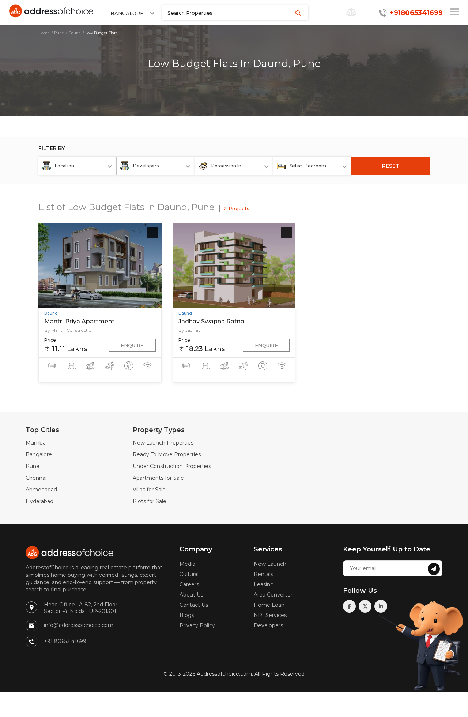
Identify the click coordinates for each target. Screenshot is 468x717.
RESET (390, 166)
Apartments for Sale (158, 478)
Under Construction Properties (172, 466)
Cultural (189, 574)
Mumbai (36, 442)
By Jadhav (189, 330)
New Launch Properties (163, 442)
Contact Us (194, 605)
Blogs (187, 615)
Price (50, 340)
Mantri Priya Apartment (79, 321)
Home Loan (269, 605)
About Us (191, 594)
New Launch (270, 564)
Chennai (36, 478)
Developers (268, 625)
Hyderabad (39, 501)
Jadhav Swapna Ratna (211, 321)
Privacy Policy (197, 625)
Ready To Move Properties (167, 454)
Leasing (264, 584)
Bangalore (39, 454)
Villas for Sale (149, 489)
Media (187, 564)
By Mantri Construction (69, 330)
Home (44, 32)
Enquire (132, 345)
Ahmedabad (41, 489)
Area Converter (273, 594)
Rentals (263, 574)
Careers (189, 584)
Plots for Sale (149, 501)
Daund (74, 32)
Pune (59, 32)
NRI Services (270, 615)
